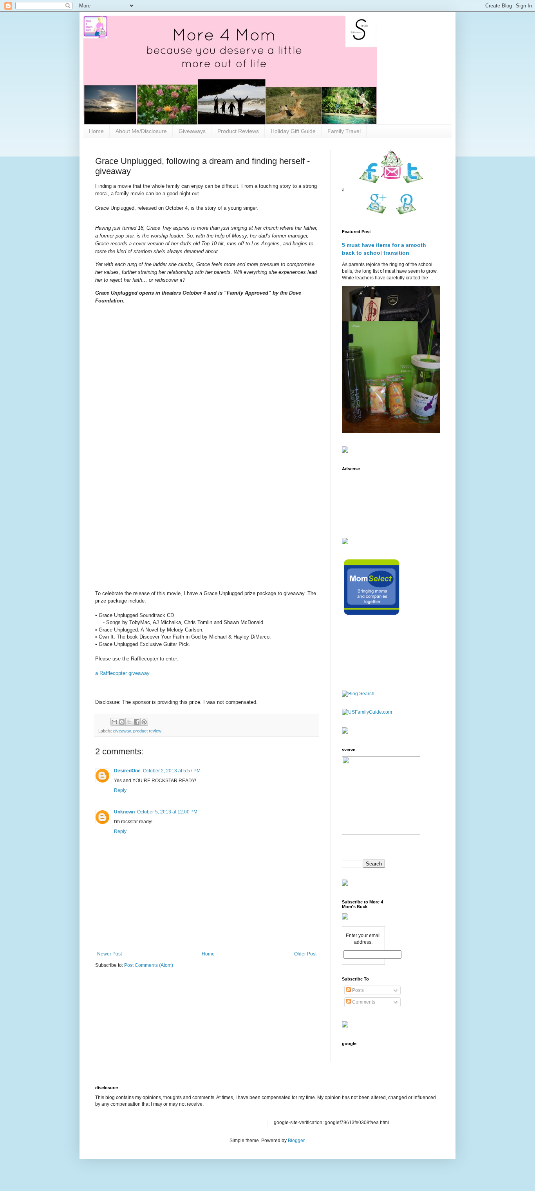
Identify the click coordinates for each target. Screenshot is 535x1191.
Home (96, 131)
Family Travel (344, 131)
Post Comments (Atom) (148, 965)
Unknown (124, 812)
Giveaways (192, 131)
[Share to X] (129, 722)
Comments (363, 1002)
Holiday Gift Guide (293, 131)
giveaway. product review (137, 731)
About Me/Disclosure (141, 131)
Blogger (296, 1140)
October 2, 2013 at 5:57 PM (172, 771)
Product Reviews (238, 131)
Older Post (305, 954)
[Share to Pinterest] (144, 722)
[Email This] (114, 722)
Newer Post (109, 954)
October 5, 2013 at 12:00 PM (167, 812)
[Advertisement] (366, 499)
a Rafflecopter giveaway (122, 673)
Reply (120, 790)
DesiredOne (127, 771)
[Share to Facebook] (137, 722)
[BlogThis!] (122, 722)
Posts (357, 990)
